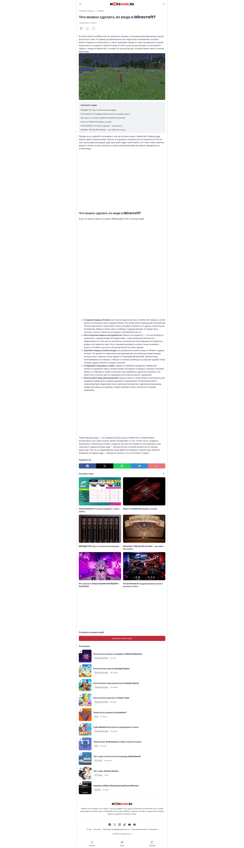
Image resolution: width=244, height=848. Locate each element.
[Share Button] (93, 28)
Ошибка (97, 790)
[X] (104, 465)
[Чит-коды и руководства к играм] (122, 4)
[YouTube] (129, 824)
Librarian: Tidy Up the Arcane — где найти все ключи (103, 129)
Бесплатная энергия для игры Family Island (116, 683)
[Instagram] (119, 824)
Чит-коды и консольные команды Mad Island (117, 756)
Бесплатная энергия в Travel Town (111, 697)
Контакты (97, 829)
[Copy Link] (156, 465)
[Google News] (134, 824)
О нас (89, 829)
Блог (96, 717)
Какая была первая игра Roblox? (109, 712)
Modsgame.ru (125, 834)
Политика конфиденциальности (116, 829)
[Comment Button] (81, 28)
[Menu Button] (80, 3)
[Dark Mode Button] (163, 3)
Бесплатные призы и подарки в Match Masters (117, 654)
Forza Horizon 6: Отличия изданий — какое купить (101, 125)
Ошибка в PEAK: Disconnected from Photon (116, 785)
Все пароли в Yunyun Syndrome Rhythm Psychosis (103, 118)
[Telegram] (139, 465)
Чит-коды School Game (105, 771)
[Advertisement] (122, 181)
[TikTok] (124, 824)
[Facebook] (87, 465)
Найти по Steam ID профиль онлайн (96, 122)
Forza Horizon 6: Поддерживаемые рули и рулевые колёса (105, 114)
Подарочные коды (101, 658)
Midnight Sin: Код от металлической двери (98, 110)
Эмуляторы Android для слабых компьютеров (117, 741)
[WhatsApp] (122, 465)
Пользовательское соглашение (144, 829)
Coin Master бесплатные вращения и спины (116, 727)
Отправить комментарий (122, 638)
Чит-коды (98, 760)
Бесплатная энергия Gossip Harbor (111, 668)
